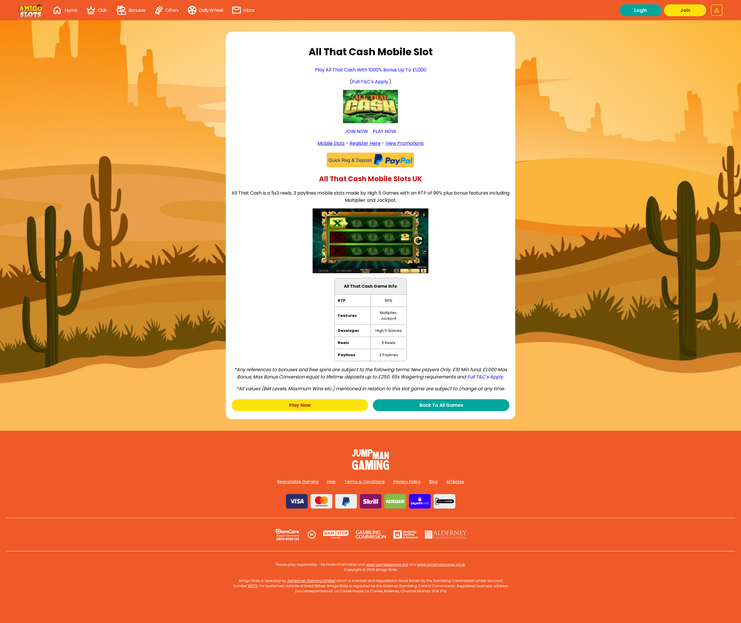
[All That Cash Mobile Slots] (370, 106)
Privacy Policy (407, 482)
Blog (433, 482)
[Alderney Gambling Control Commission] (446, 534)
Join (685, 10)
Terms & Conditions (364, 482)
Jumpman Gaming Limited (311, 580)
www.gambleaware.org (387, 564)
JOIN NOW (356, 131)
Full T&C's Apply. (370, 81)
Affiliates (455, 482)
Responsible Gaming (297, 482)
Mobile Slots (331, 143)
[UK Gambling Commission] (371, 534)
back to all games (441, 405)
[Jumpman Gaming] (370, 468)
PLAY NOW (384, 131)
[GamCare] (287, 534)
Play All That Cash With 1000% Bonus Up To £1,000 (370, 69)
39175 (253, 585)
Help (331, 482)
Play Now (300, 405)
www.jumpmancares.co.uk (441, 564)
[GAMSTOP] (336, 534)
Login (640, 10)
